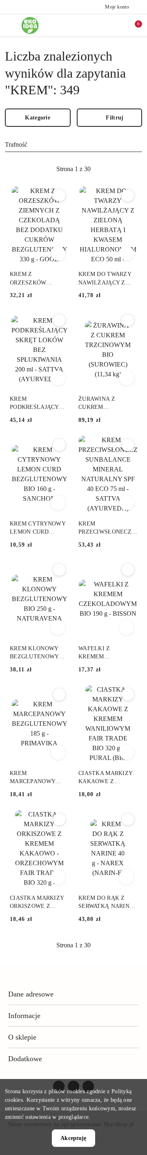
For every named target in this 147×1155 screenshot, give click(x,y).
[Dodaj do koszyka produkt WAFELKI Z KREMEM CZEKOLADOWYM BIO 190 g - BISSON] (126, 627)
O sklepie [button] (22, 1037)
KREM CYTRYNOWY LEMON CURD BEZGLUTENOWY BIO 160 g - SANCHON (37, 528)
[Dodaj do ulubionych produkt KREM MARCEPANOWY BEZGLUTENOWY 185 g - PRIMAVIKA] (59, 694)
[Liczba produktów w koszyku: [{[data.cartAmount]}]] (132, 25)
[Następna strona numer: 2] (118, 169)
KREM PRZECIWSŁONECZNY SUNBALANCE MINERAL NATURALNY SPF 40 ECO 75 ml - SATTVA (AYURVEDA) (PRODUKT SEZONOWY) (107, 528)
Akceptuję (73, 1138)
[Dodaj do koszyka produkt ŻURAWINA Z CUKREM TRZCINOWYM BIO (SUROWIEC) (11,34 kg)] (126, 378)
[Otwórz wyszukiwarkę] (106, 25)
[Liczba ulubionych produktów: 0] (119, 25)
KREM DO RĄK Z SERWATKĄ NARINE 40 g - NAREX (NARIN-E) (105, 902)
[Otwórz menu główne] (9, 25)
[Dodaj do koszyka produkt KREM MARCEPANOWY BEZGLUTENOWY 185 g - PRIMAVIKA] (58, 752)
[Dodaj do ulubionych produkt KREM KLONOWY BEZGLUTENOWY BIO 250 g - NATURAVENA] (59, 570)
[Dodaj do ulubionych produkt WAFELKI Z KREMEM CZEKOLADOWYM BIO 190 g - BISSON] (128, 570)
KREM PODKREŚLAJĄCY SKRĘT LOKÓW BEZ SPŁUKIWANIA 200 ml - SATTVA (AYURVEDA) (37, 403)
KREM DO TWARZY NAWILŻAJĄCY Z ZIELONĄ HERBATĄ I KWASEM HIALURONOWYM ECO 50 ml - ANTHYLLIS (107, 279)
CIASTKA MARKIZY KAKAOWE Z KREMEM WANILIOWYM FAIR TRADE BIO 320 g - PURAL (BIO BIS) (105, 778)
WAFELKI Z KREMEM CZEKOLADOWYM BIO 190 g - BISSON (104, 653)
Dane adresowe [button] (30, 994)
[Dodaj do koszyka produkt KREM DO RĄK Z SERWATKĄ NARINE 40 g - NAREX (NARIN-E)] (126, 877)
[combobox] (73, 145)
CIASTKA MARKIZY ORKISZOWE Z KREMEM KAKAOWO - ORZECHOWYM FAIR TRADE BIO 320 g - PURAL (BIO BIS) (39, 902)
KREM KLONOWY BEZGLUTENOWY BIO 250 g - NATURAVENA (34, 653)
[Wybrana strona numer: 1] (73, 169)
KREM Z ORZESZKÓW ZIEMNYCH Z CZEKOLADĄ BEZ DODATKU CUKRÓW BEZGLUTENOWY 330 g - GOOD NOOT (37, 279)
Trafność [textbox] (16, 144)
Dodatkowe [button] (25, 1059)
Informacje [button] (24, 1016)
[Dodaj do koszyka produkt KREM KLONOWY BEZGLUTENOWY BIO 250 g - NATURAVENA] (58, 627)
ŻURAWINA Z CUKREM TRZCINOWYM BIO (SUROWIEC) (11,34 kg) (104, 403)
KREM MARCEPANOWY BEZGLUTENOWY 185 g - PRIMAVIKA (36, 778)
